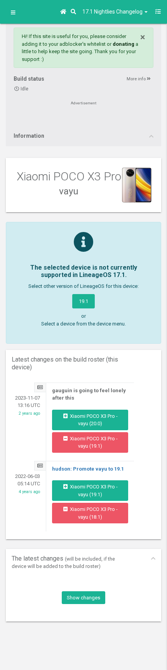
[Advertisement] (83, 119)
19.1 (83, 301)
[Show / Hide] (13, 13)
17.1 (113, 12)
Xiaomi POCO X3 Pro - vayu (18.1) (93, 513)
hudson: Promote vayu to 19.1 (88, 469)
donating (123, 44)
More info (137, 78)
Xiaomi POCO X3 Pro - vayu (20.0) (93, 420)
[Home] (64, 12)
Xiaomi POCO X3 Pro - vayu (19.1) (93, 442)
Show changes (83, 598)
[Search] (74, 12)
